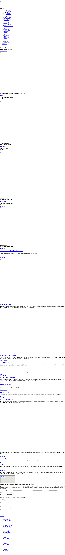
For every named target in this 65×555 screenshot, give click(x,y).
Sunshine (5, 38)
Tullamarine (6, 39)
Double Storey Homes (7, 19)
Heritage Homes (6, 20)
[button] (32, 8)
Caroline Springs (6, 27)
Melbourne (5, 32)
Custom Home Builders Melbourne (11, 251)
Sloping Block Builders (7, 21)
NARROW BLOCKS (4, 470)
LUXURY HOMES (5, 370)
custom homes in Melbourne (8, 487)
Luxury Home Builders (7, 17)
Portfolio (3, 43)
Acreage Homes (6, 23)
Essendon (5, 28)
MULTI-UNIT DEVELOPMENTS (8, 355)
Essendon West (6, 29)
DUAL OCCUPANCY (5, 304)
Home (3, 517)
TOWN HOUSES (4, 362)
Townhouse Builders (7, 13)
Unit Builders (6, 15)
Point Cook (6, 34)
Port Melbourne (6, 35)
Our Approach (4, 44)
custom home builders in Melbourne (15, 364)
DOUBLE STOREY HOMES (7, 377)
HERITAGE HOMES (5, 384)
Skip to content (2, 0)
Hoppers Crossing (7, 30)
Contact (3, 45)
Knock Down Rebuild (7, 10)
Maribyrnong (6, 31)
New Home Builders (7, 18)
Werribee (5, 40)
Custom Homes (4, 9)
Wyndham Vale (6, 42)
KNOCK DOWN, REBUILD (7, 399)
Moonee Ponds (8, 11)
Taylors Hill (8, 12)
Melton (5, 541)
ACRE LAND (3, 464)
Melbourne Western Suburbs (8, 26)
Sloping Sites (6, 529)
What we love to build (3, 257)
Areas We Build (4, 25)
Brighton (5, 535)
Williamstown (6, 41)
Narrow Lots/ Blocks (7, 22)
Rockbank (5, 36)
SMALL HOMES (4, 392)
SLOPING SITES (3, 458)
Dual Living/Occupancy (7, 24)
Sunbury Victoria (6, 37)
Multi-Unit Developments (8, 16)
